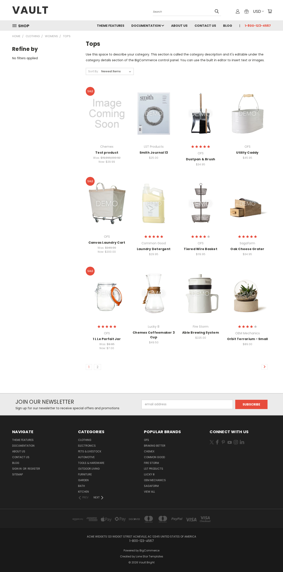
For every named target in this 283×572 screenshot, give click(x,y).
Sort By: (93, 71)
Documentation (146, 25)
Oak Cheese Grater (247, 249)
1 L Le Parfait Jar (107, 339)
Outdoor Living (89, 469)
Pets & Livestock (89, 451)
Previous (271, 558)
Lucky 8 (149, 474)
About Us (179, 25)
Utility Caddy (247, 152)
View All (149, 492)
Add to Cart (153, 121)
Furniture (85, 474)
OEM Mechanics (155, 480)
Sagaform (151, 486)
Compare (105, 113)
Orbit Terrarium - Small (247, 339)
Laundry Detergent (153, 249)
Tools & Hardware (91, 463)
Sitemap (17, 474)
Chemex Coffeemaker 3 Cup (154, 334)
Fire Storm (151, 463)
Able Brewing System (200, 332)
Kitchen (83, 492)
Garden (83, 480)
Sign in (17, 469)
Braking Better (154, 446)
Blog (227, 25)
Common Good (154, 457)
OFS (146, 440)
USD (257, 11)
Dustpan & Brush (200, 159)
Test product (106, 152)
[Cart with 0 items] (270, 11)
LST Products (153, 469)
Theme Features (110, 25)
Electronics (87, 446)
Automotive (86, 457)
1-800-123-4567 (258, 25)
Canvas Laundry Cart (106, 242)
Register (34, 469)
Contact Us (205, 25)
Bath (81, 486)
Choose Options (106, 121)
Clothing (84, 440)
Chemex (149, 451)
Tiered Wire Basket (200, 249)
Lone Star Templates (149, 556)
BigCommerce (149, 550)
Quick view (107, 104)
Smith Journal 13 (154, 152)
